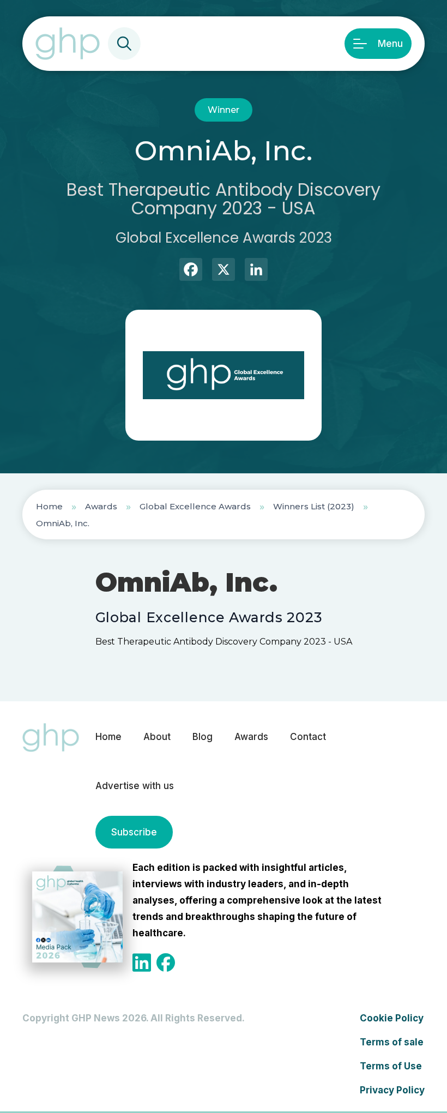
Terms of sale (392, 1042)
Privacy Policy (392, 1090)
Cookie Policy (392, 1018)
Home (49, 506)
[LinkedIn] (256, 271)
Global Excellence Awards (195, 506)
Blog (202, 736)
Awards (101, 506)
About (157, 736)
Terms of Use (391, 1066)
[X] (223, 271)
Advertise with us (134, 785)
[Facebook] (190, 271)
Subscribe (134, 832)
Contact (308, 736)
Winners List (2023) (313, 506)
